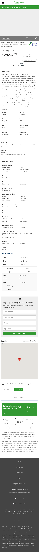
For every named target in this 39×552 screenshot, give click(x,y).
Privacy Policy (26, 509)
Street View (34, 341)
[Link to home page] (19, 2)
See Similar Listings (29, 60)
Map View (26, 341)
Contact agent (6, 38)
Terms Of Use (11, 509)
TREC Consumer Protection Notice (19, 489)
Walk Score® (22, 397)
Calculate (19, 389)
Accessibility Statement (17, 511)
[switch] (27, 38)
